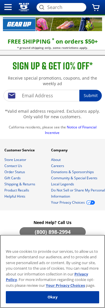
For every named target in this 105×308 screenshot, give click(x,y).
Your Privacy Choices (65, 285)
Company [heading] (60, 150)
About (56, 159)
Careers (58, 165)
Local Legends (63, 184)
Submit (91, 95)
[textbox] (53, 95)
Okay (52, 297)
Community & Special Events (74, 178)
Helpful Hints (15, 196)
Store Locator (15, 159)
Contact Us (13, 165)
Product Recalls (17, 190)
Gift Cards (13, 178)
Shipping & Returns (20, 184)
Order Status (15, 171)
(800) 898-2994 (53, 231)
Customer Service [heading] (20, 150)
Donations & (72, 171)
